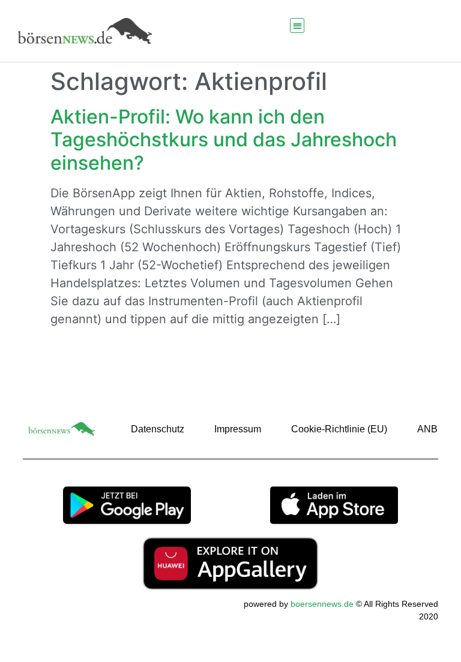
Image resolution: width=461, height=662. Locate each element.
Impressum (237, 429)
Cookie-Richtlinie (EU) (339, 429)
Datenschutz (157, 429)
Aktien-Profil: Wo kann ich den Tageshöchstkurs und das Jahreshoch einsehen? (223, 139)
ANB (427, 429)
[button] (297, 25)
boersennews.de (322, 604)
